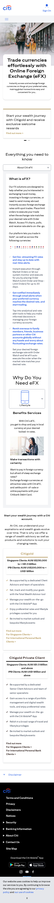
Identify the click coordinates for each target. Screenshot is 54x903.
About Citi (12, 835)
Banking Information (19, 828)
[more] (6, 19)
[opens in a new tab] (7, 7)
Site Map (11, 848)
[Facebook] (33, 872)
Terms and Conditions (19, 797)
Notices (10, 815)
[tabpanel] (27, 339)
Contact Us (13, 842)
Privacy (10, 803)
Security (11, 822)
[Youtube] (27, 872)
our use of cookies (24, 892)
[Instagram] (21, 872)
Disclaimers (13, 809)
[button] (25, 140)
